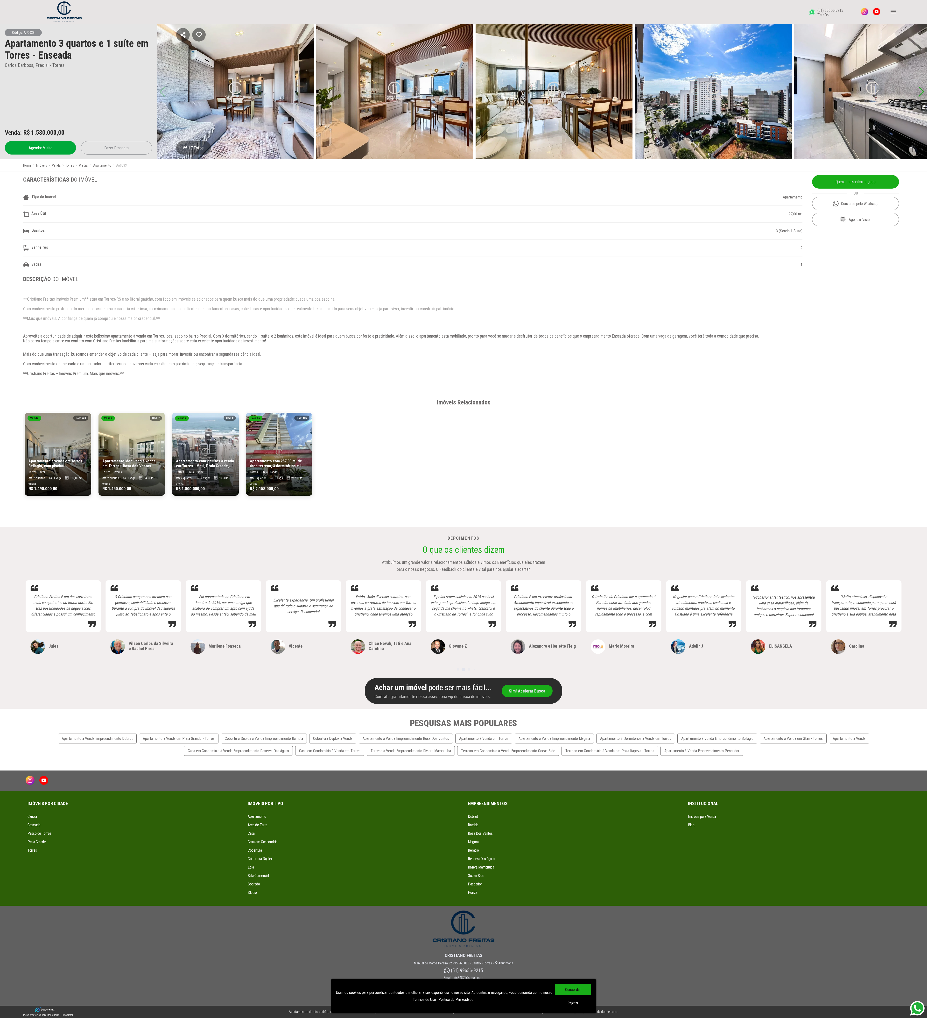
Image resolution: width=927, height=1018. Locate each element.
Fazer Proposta (116, 147)
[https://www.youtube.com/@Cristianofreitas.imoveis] (876, 12)
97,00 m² (795, 214)
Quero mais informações (856, 181)
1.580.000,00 (47, 132)
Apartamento (792, 197)
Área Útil (38, 213)
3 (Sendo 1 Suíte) (789, 231)
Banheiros (39, 247)
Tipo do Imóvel (43, 196)
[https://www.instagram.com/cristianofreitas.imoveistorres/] (864, 12)
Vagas (36, 264)
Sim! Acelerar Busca (527, 690)
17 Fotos (196, 147)
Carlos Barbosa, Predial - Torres (34, 65)
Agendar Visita (40, 147)
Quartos (38, 230)
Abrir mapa (505, 963)
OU (855, 193)
